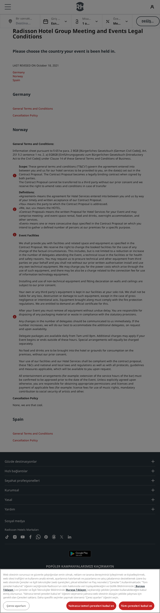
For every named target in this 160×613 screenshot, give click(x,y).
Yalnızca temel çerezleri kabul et (91, 606)
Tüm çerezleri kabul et (136, 606)
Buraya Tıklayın (76, 590)
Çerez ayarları (16, 606)
